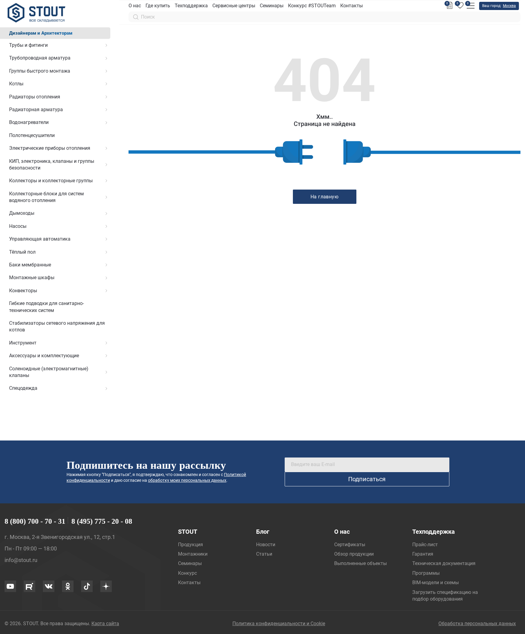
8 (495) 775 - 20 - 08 (101, 521)
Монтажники (193, 554)
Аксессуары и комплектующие (44, 355)
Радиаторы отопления (34, 97)
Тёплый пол (22, 252)
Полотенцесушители (32, 135)
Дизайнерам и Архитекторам (40, 33)
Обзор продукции (354, 554)
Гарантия (422, 554)
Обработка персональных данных (477, 623)
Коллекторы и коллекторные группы (51, 180)
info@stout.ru (21, 560)
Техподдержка (191, 6)
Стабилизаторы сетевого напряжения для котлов (57, 326)
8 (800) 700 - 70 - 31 (35, 521)
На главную (325, 197)
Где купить (158, 6)
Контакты (351, 6)
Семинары (271, 6)
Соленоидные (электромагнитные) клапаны (48, 372)
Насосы (17, 226)
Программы (426, 573)
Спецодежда (23, 388)
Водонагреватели (29, 122)
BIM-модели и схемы (435, 582)
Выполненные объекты (360, 563)
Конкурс (187, 573)
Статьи (264, 554)
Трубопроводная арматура (39, 58)
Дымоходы (21, 213)
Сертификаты (349, 544)
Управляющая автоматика (39, 239)
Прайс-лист (425, 544)
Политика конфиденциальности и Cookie (278, 623)
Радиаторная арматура (36, 109)
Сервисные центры (233, 6)
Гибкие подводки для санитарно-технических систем (46, 306)
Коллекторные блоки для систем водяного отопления (46, 197)
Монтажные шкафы (31, 277)
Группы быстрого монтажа (39, 71)
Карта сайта (105, 623)
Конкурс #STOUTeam (312, 6)
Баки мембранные (30, 265)
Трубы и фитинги (28, 45)
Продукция (190, 544)
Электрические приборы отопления (49, 148)
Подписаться (367, 479)
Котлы (16, 84)
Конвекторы (23, 290)
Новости (265, 544)
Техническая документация (443, 563)
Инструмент (22, 343)
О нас (135, 6)
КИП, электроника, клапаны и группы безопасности (51, 164)
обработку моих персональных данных (187, 480)
